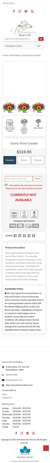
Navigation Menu (13, 46)
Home (5, 55)
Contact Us (6, 398)
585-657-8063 (11, 375)
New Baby (15, 55)
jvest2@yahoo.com (14, 380)
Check (37, 179)
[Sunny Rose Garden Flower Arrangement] (9, 107)
